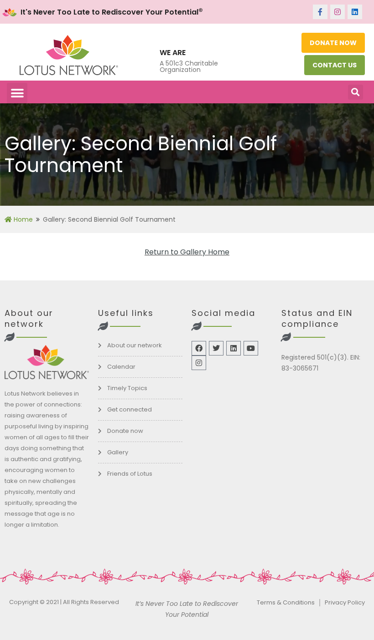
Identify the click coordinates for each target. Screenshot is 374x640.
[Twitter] (216, 348)
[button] (17, 93)
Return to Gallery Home (187, 252)
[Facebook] (199, 348)
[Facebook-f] (320, 12)
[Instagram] (337, 12)
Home (22, 219)
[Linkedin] (355, 12)
